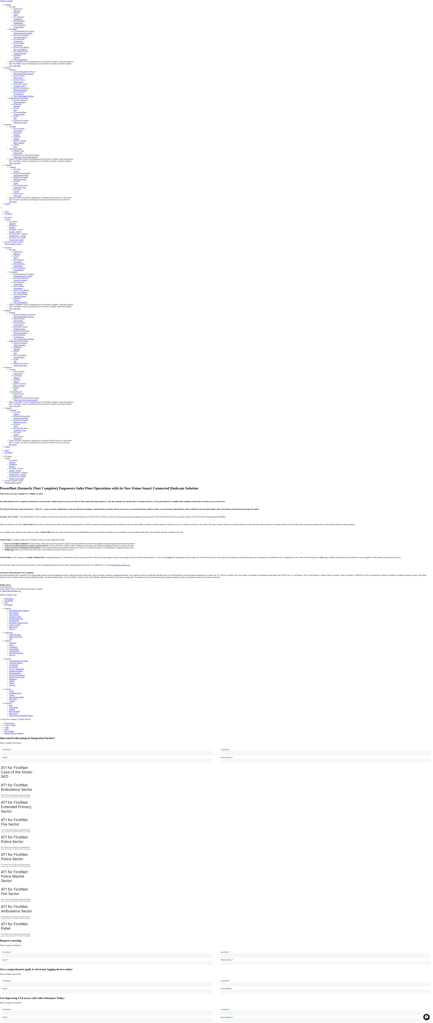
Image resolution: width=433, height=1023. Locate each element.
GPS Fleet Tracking (16, 653)
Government (18, 45)
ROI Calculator (19, 143)
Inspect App (13, 627)
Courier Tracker (14, 625)
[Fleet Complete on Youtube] (8, 605)
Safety (16, 15)
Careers (16, 192)
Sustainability (18, 23)
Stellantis (17, 106)
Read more (13, 202)
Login (7, 729)
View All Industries (20, 60)
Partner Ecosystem (20, 122)
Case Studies (18, 131)
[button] (426, 1017)
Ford (15, 110)
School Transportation (17, 675)
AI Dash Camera (20, 86)
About (16, 183)
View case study (15, 66)
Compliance (18, 19)
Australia (12, 224)
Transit (11, 683)
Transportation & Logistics (23, 33)
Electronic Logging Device (18, 623)
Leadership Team (20, 187)
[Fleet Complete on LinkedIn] (9, 601)
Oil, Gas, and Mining (16, 669)
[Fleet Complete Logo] (216, 1)
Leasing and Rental (16, 671)
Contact (16, 171)
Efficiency (17, 11)
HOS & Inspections (21, 90)
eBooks (16, 139)
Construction (18, 41)
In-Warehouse (18, 94)
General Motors (19, 114)
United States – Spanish (17, 236)
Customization (19, 27)
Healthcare (13, 679)
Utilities (12, 681)
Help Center (18, 153)
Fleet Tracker (18, 78)
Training (17, 135)
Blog (15, 147)
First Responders (15, 673)
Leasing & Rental (20, 53)
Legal (7, 727)
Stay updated (9, 731)
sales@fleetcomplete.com (121, 565)
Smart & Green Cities (16, 677)
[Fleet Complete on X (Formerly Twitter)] (6, 603)
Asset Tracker (18, 82)
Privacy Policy (10, 723)
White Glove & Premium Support (25, 157)
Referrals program (20, 179)
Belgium (12, 228)
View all (12, 629)
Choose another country (13, 244)
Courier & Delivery (20, 37)
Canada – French (15, 232)
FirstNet (16, 58)
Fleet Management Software (24, 74)
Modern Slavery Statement (14, 733)
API (15, 118)
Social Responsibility (21, 175)
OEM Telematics (20, 102)
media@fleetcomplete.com (11, 591)
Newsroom (17, 196)
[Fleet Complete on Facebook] (9, 599)
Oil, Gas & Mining (20, 49)
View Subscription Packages (24, 96)
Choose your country (16, 240)
